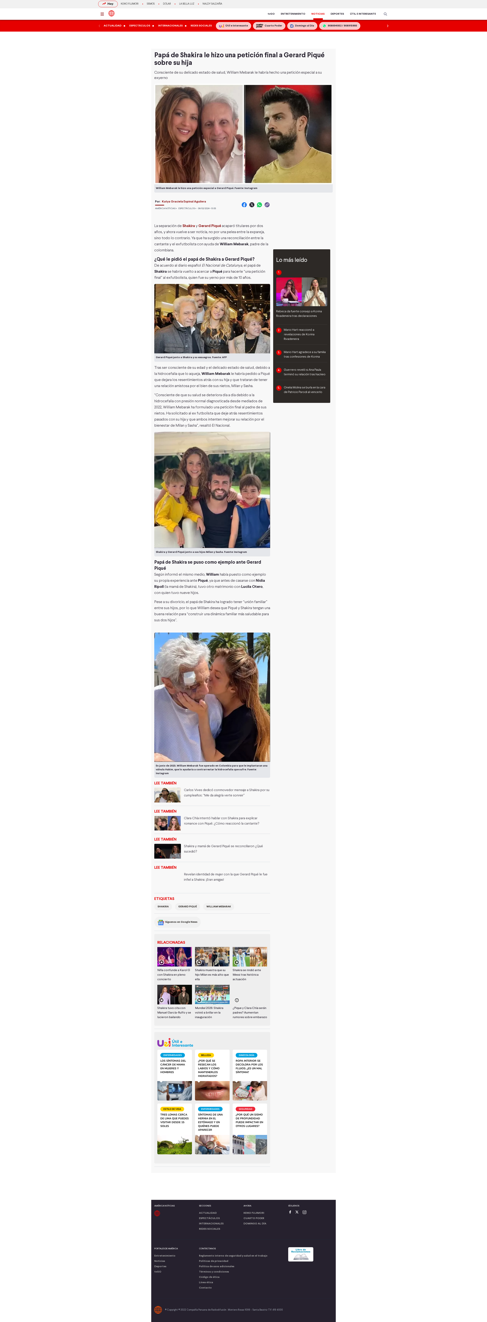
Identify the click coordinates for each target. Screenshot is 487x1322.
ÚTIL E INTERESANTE (363, 14)
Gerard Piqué (209, 226)
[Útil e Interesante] (212, 1042)
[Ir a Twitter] (298, 1212)
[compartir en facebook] (244, 205)
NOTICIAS (318, 14)
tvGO (271, 14)
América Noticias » (166, 208)
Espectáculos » (187, 208)
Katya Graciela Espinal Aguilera (184, 201)
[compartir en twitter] (252, 205)
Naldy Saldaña (212, 4)
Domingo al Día (255, 1223)
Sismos (151, 4)
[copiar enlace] (267, 205)
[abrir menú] (103, 14)
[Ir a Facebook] (291, 1212)
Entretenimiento (164, 1256)
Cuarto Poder (254, 1218)
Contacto (205, 1288)
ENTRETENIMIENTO (293, 14)
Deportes (160, 1266)
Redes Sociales (209, 1229)
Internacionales (211, 1223)
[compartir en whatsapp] (259, 205)
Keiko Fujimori (129, 4)
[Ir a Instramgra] (305, 1212)
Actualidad (208, 1213)
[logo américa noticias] (111, 13)
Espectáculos (209, 1218)
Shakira (188, 226)
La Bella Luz (186, 4)
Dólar (167, 4)
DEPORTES (337, 14)
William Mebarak (218, 906)
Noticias (159, 1261)
